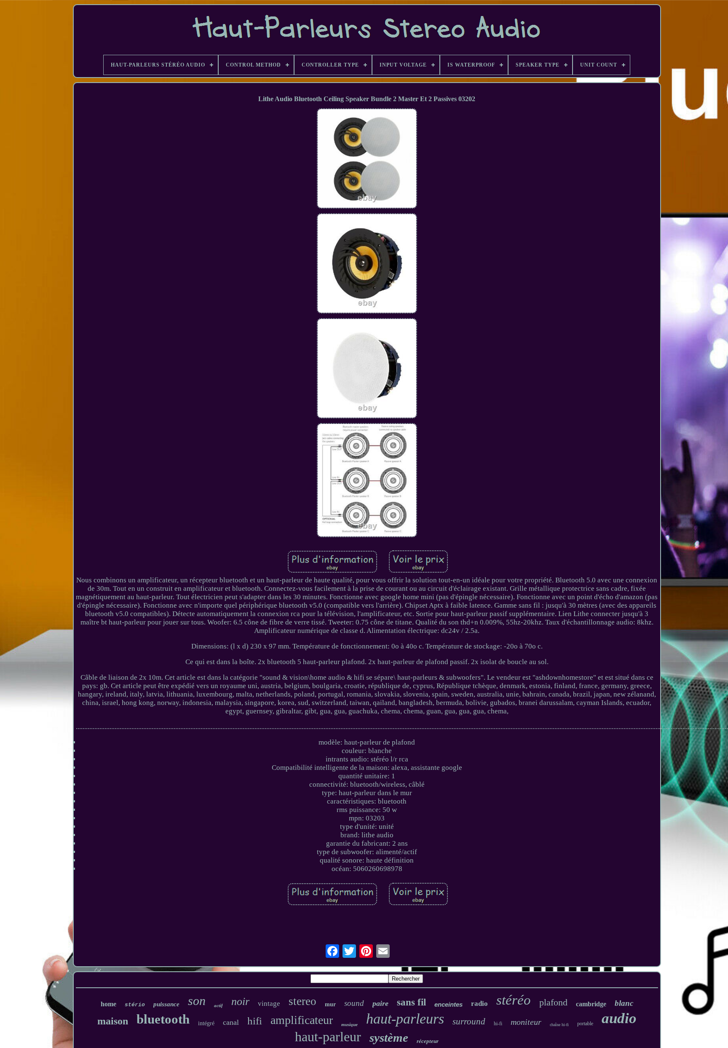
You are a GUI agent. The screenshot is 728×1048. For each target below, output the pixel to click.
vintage (269, 1004)
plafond (553, 1002)
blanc (624, 1003)
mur (330, 1004)
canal (231, 1022)
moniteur (526, 1022)
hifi (254, 1021)
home (108, 1004)
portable (585, 1024)
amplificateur (301, 1020)
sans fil (411, 1002)
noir (240, 1001)
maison (112, 1021)
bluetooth (163, 1019)
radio (479, 1004)
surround (468, 1021)
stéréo (513, 1000)
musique (349, 1024)
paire (380, 1003)
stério (135, 1005)
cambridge (591, 1004)
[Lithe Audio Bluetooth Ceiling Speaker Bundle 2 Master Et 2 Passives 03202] (367, 159)
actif (218, 1005)
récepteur (428, 1041)
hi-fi (498, 1024)
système (388, 1037)
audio (619, 1018)
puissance (166, 1004)
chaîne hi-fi (559, 1024)
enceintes (448, 1004)
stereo (302, 1001)
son (197, 1001)
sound (354, 1003)
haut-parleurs (405, 1019)
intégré (206, 1023)
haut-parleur (328, 1036)
